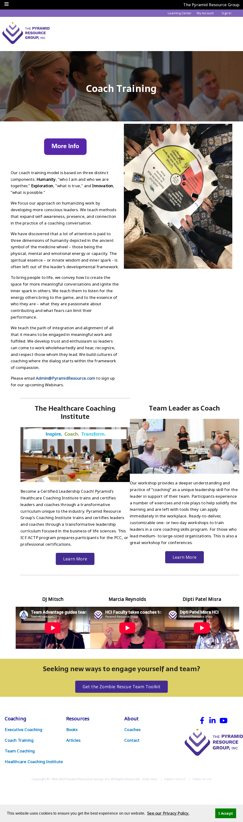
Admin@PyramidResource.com (65, 378)
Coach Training (19, 740)
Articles (73, 740)
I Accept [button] (226, 813)
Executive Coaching (23, 729)
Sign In (226, 13)
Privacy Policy (175, 779)
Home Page (150, 779)
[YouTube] (224, 721)
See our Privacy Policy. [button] (168, 813)
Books (72, 729)
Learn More (75, 559)
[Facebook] (202, 721)
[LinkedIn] (211, 721)
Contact (132, 740)
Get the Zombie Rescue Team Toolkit (122, 686)
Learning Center (180, 13)
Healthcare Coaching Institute (34, 761)
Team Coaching (20, 751)
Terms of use (201, 779)
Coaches (132, 729)
